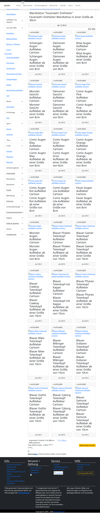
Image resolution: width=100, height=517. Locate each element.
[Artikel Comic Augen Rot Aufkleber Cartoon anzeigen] (38, 182)
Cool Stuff (8, 54)
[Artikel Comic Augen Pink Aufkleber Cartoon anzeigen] (85, 85)
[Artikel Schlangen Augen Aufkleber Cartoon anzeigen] (38, 37)
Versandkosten (36, 468)
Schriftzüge (10, 112)
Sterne (8, 129)
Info (89, 29)
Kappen (9, 218)
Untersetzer (10, 173)
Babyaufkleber (11, 39)
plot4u (7, 5)
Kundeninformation (14, 465)
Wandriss (9, 157)
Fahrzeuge (10, 63)
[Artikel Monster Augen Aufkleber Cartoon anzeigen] (38, 227)
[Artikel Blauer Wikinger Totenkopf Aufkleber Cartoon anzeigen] (61, 333)
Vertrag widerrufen (85, 473)
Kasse (70, 5)
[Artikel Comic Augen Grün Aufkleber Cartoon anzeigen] (61, 133)
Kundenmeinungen (61, 467)
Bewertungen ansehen (87, 445)
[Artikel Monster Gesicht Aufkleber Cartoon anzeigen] (38, 85)
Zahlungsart (34, 472)
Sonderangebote (41, 5)
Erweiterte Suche (83, 465)
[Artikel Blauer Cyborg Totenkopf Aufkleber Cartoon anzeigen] (61, 389)
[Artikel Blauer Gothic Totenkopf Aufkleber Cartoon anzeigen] (38, 389)
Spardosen (10, 184)
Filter (93, 29)
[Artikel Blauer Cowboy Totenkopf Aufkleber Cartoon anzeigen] (38, 276)
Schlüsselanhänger (13, 207)
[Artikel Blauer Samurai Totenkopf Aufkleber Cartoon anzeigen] (85, 390)
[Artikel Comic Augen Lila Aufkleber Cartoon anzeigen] (61, 182)
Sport (8, 123)
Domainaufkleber (12, 57)
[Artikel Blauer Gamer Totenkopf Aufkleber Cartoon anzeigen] (85, 227)
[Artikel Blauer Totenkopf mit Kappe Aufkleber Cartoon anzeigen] (61, 275)
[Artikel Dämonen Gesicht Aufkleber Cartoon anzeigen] (61, 85)
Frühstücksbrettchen (14, 212)
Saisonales (10, 107)
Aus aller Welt (11, 28)
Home (18, 5)
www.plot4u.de (59, 511)
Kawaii (8, 85)
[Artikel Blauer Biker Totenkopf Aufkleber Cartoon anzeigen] (38, 332)
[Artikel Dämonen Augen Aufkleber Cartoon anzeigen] (61, 37)
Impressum (11, 469)
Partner (80, 469)
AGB (8, 479)
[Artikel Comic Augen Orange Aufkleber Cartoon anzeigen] (85, 133)
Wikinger (9, 162)
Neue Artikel (27, 5)
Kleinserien (54, 5)
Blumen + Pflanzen (13, 44)
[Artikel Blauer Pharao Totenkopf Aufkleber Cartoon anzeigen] (85, 275)
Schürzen (9, 201)
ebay (36, 454)
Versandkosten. (24, 493)
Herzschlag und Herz (14, 74)
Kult (7, 96)
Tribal (8, 146)
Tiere (8, 140)
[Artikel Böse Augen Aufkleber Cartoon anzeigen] (85, 37)
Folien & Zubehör (12, 223)
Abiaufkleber (11, 14)
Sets (7, 118)
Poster (8, 190)
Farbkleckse (10, 68)
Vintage (9, 151)
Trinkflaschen (11, 234)
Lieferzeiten (34, 470)
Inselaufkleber (11, 79)
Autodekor (10, 33)
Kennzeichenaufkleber (14, 90)
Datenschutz (11, 467)
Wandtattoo (10, 179)
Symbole (9, 135)
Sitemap (80, 467)
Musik (8, 101)
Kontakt (63, 5)
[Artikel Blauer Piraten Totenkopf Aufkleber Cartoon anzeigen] (61, 227)
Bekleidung (10, 196)
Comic (8, 50)
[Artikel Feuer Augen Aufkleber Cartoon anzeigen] (85, 182)
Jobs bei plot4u (59, 469)
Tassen (8, 229)
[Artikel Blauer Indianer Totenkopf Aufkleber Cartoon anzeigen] (85, 333)
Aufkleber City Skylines (11, 21)
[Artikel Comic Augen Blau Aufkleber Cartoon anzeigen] (38, 133)
